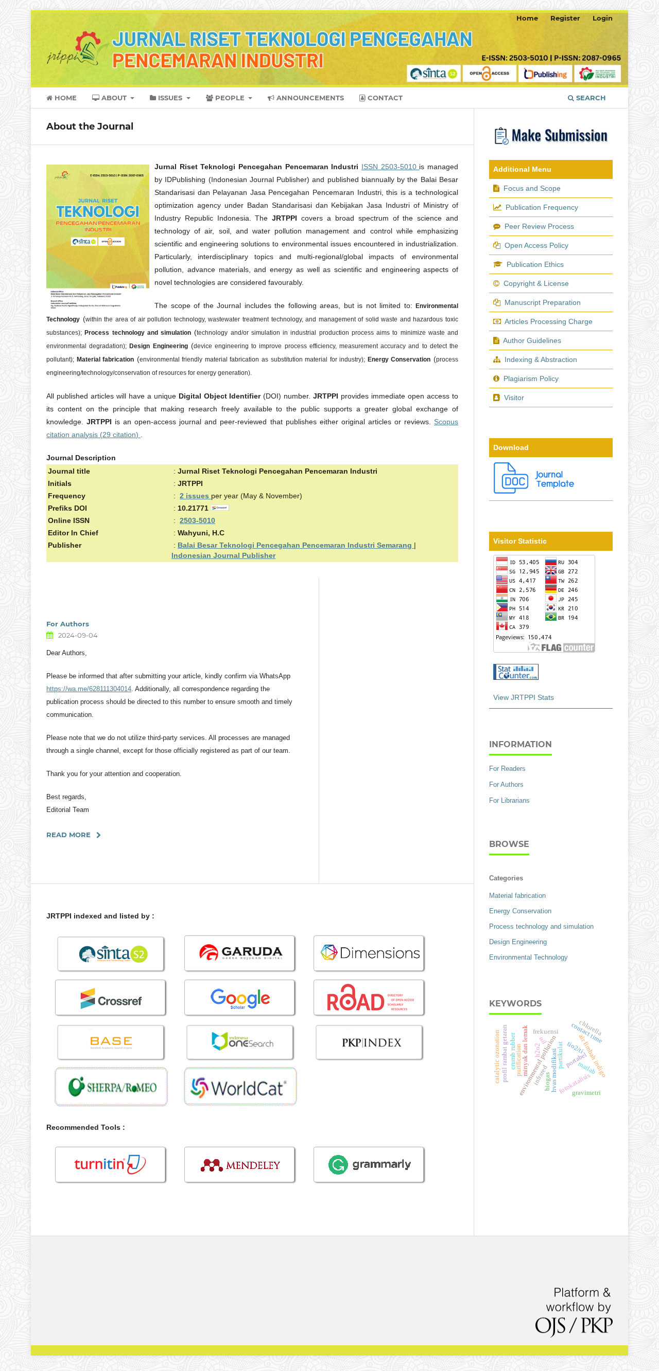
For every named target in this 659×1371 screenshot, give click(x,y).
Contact (384, 98)
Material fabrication (517, 895)
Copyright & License (536, 283)
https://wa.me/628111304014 (88, 689)
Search (590, 98)
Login (603, 18)
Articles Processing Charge (548, 321)
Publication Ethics (535, 264)
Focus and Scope (532, 188)
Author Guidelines (532, 340)
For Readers (507, 768)
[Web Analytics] (516, 677)
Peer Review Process (539, 226)
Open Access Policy (536, 245)
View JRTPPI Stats (523, 697)
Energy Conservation (520, 911)
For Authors (67, 624)
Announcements (309, 98)
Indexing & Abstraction (541, 359)
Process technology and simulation (541, 926)
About (114, 98)
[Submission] (551, 146)
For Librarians (509, 800)
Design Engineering (518, 942)
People (230, 98)
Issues (170, 98)
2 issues (195, 496)
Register (565, 18)
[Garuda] (240, 971)
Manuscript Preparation (543, 302)
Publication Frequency (542, 207)
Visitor (514, 397)
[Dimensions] (370, 971)
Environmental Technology (528, 957)
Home (65, 98)
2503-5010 (197, 520)
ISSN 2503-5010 (390, 167)
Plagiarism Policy (531, 378)
